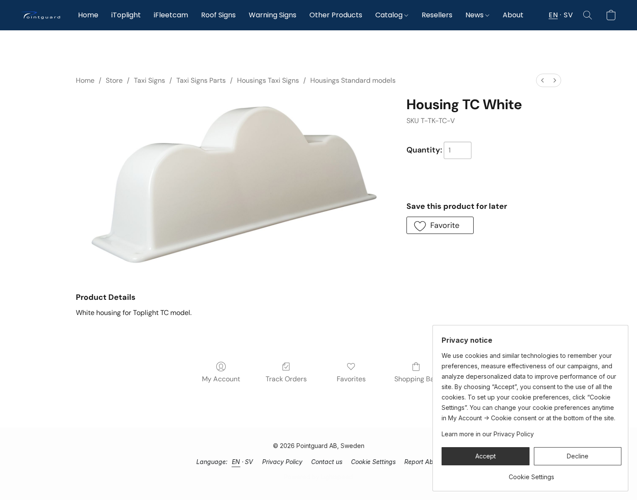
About (513, 15)
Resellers (437, 15)
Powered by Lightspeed (318, 477)
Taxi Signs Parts (201, 80)
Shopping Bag (416, 378)
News (475, 15)
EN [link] (236, 461)
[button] (41, 15)
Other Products (335, 15)
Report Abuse (423, 461)
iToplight (126, 15)
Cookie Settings (373, 461)
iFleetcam (171, 15)
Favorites (351, 378)
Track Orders (286, 378)
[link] (531, 473)
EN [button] (553, 15)
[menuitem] (542, 80)
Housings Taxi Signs (268, 80)
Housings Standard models (353, 80)
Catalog (389, 15)
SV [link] (249, 461)
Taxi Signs (149, 80)
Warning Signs (272, 15)
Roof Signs (218, 15)
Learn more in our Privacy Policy (488, 434)
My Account (221, 378)
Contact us (326, 461)
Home (88, 15)
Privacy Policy (282, 461)
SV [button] (568, 15)
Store (114, 80)
